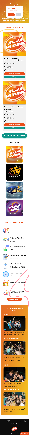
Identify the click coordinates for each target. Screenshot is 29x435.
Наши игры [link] (8, 421)
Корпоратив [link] (20, 420)
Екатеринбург (15, 4)
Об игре (14, 77)
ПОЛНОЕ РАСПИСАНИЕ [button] (14, 135)
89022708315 (15, 423)
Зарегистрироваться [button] (14, 299)
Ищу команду (24, 433)
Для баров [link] (25, 421)
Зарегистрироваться (14, 73)
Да (18, 14)
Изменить (11, 14)
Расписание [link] (3, 420)
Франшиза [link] (14, 420)
